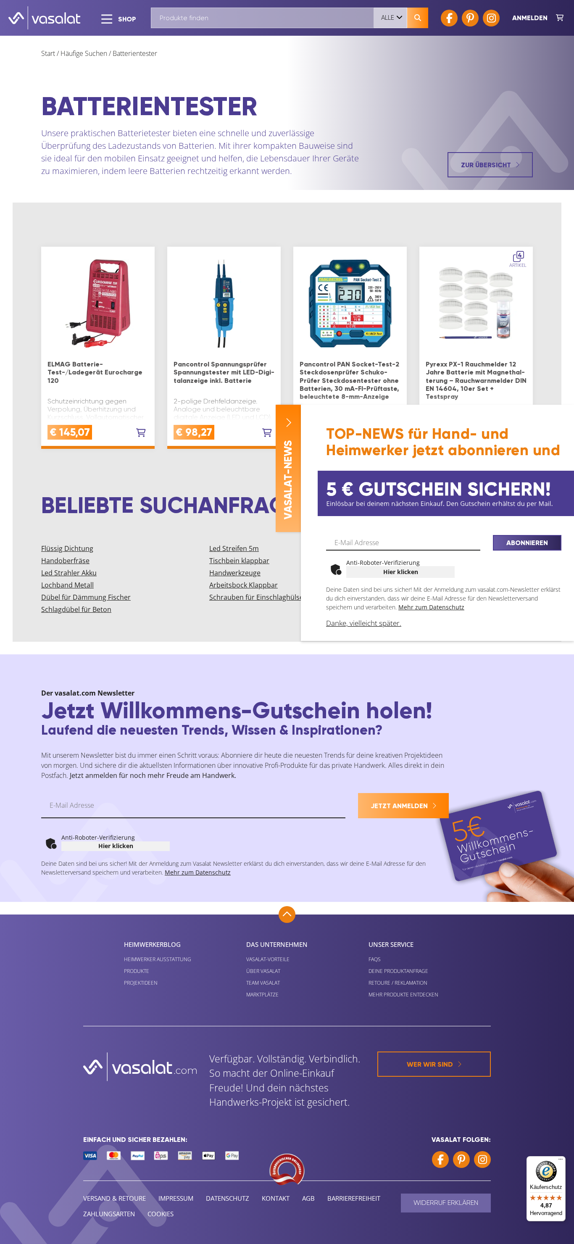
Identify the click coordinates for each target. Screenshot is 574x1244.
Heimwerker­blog (152, 944)
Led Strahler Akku (69, 572)
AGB (308, 1198)
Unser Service (391, 944)
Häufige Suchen (84, 53)
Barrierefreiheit (353, 1198)
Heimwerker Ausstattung (157, 959)
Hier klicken (400, 572)
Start (48, 53)
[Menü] (561, 1161)
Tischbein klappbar (239, 560)
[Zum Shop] (560, 18)
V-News (288, 479)
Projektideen (141, 982)
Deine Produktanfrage (398, 971)
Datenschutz (227, 1198)
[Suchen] (417, 18)
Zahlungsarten (109, 1214)
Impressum (175, 1198)
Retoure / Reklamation (398, 982)
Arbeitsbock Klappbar (243, 585)
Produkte (136, 971)
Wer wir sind (430, 1064)
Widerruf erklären (445, 1203)
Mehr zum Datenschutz (431, 607)
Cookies (160, 1214)
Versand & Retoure (114, 1198)
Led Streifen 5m (234, 548)
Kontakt (276, 1198)
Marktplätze (262, 994)
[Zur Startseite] (44, 17)
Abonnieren (527, 543)
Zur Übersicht (486, 165)
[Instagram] (491, 18)
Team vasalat (263, 982)
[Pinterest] (470, 18)
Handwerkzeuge (235, 572)
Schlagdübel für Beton (76, 609)
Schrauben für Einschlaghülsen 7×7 (265, 597)
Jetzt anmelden (399, 806)
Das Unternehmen (277, 944)
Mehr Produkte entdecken (403, 994)
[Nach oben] (287, 914)
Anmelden (530, 18)
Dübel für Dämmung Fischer (86, 597)
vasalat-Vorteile (268, 959)
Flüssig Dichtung (67, 548)
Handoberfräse (65, 560)
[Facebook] (449, 18)
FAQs (375, 959)
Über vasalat (263, 971)
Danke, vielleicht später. (363, 623)
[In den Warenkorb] (141, 433)
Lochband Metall (67, 585)
